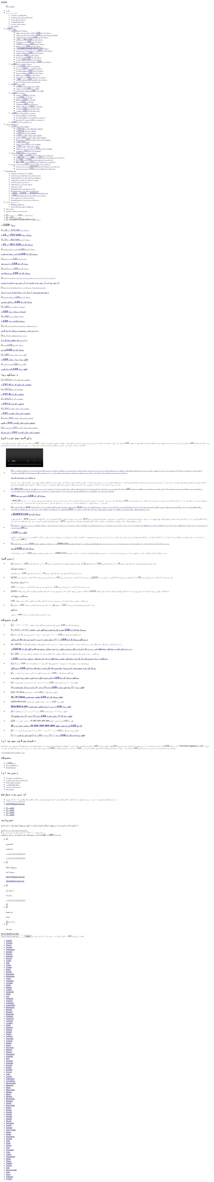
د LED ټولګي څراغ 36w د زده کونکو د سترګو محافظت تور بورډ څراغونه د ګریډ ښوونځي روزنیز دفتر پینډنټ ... (71, 649)
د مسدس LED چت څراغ (25, 95)
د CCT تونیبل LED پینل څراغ (30, 44)
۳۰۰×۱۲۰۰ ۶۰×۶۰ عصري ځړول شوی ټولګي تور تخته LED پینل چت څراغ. (48, 629)
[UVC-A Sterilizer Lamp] (15, 380)
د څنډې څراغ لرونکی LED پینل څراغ (33, 33)
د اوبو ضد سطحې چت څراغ (14, 340)
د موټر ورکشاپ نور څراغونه (30, 120)
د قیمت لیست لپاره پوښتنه (14, 830)
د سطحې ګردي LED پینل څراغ (29, 71)
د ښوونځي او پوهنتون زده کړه (26, 175)
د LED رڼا (11, 28)
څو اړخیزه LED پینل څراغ (29, 57)
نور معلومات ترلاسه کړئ (13, 752)
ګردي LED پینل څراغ (12, 349)
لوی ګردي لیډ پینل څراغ (28, 82)
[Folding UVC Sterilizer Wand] (15, 408)
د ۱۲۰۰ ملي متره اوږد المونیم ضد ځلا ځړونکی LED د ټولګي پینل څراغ (49, 639)
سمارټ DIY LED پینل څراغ (28, 59)
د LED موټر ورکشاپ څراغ (23, 113)
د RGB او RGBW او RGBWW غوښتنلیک (29, 193)
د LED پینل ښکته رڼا (21, 64)
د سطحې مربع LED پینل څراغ (29, 73)
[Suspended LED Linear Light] (13, 364)
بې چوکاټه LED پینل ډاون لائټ (31, 77)
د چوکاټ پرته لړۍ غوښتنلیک (25, 191)
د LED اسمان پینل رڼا (13, 311)
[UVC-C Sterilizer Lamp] (12, 399)
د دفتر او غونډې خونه (23, 477)
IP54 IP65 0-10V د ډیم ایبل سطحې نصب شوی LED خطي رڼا (41, 706)
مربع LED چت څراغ (25, 102)
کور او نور (16, 186)
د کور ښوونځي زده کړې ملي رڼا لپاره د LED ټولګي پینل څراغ (45, 677)
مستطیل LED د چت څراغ (27, 104)
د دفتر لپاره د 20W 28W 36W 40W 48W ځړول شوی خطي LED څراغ (46, 725)
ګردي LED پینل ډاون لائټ (28, 66)
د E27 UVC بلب (23, 142)
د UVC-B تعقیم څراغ (26, 131)
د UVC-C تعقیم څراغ (26, 133)
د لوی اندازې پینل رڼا (22, 197)
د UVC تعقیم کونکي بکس (28, 146)
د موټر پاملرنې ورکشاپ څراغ (30, 117)
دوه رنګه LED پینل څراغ (28, 75)
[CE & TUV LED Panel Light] (15, 230)
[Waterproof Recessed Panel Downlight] (19, 326)
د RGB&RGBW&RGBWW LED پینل (32, 48)
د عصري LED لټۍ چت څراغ (28, 108)
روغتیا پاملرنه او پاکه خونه (26, 177)
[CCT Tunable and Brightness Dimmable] (23, 287)
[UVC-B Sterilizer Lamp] (12, 389)
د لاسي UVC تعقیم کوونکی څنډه (31, 137)
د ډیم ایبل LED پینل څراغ (29, 42)
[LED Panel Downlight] (12, 316)
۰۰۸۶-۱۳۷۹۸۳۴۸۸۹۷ (15, 858)
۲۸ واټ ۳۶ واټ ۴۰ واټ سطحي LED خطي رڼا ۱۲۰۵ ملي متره (41, 716)
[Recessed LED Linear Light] (14, 355)
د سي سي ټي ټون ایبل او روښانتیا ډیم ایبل (25, 292)
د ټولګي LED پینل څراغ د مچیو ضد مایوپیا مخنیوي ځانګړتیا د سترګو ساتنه (53, 668)
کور (8, 10)
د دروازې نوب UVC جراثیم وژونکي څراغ (30, 164)
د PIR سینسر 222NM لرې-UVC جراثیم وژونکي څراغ (40, 157)
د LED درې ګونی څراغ (21, 122)
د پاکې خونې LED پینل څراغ (16, 302)
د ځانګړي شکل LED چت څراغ (29, 106)
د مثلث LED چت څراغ (25, 99)
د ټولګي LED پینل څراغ (27, 55)
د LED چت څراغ (18, 93)
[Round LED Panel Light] (12, 345)
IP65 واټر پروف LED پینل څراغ (28, 495)
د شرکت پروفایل (19, 15)
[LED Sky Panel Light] (13, 307)
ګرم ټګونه (20, 835)
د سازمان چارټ (18, 24)
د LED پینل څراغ (19, 30)
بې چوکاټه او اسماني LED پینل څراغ (34, 50)
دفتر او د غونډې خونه (22, 173)
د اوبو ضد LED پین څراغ (14, 263)
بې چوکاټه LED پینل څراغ (15, 273)
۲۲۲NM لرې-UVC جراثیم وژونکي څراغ (34, 155)
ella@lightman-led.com (15, 881)
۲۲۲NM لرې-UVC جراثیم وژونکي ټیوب (34, 160)
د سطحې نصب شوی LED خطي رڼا (30, 91)
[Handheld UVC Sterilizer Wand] (17, 418)
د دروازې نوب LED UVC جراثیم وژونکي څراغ (38, 166)
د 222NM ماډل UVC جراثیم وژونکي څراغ (35, 162)
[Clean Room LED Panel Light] (15, 297)
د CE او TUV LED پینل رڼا (16, 235)
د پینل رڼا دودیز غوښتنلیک (25, 200)
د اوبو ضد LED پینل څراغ (28, 46)
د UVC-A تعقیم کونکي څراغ (29, 128)
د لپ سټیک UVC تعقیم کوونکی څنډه (33, 140)
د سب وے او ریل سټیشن (21, 184)
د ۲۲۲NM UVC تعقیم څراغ (24, 153)
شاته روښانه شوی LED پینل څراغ (32, 37)
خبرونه (9, 209)
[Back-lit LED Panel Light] (18, 249)
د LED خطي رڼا (18, 84)
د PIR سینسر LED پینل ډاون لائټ (31, 79)
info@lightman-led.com (15, 804)
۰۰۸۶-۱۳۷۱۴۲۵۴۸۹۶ (15, 854)
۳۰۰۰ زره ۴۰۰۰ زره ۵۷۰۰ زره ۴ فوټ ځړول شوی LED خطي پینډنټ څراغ (48, 735)
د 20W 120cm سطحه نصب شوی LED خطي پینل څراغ (37, 697)
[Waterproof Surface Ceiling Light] (14, 335)
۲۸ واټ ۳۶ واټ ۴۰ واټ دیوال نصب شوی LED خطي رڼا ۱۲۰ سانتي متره (47, 687)
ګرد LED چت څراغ (24, 97)
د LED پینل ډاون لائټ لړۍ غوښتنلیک (28, 195)
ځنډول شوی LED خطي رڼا (27, 88)
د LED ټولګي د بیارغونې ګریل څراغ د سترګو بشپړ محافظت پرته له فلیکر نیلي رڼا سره (59, 658)
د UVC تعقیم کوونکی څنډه (29, 135)
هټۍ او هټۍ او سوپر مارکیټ (24, 180)
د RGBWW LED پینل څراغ (25, 514)
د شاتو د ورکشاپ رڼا (26, 115)
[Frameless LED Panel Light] (15, 268)
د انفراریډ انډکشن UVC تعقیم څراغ (34, 148)
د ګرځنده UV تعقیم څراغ (28, 144)
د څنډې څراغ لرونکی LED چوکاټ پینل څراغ (37, 35)
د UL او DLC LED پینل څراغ (29, 39)
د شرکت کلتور (17, 22)
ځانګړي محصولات (34, 835)
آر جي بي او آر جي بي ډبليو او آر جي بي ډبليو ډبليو (30, 282)
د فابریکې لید (18, 19)
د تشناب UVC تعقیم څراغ (28, 151)
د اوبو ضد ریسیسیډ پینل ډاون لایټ (20, 330)
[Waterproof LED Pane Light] (14, 259)
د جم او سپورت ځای (20, 182)
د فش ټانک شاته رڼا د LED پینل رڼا (33, 62)
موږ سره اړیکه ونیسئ (16, 211)
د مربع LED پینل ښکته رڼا (29, 68)
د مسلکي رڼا (12, 124)
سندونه (14, 26)
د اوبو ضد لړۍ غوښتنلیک (23, 189)
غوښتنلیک (11, 171)
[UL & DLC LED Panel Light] (15, 240)
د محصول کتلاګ (17, 204)
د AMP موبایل (54, 835)
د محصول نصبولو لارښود (22, 206)
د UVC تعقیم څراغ (20, 126)
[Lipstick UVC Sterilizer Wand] (19, 428)
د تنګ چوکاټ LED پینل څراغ (29, 53)
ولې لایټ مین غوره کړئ (22, 17)
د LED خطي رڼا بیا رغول (28, 86)
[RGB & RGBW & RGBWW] (28, 278)
